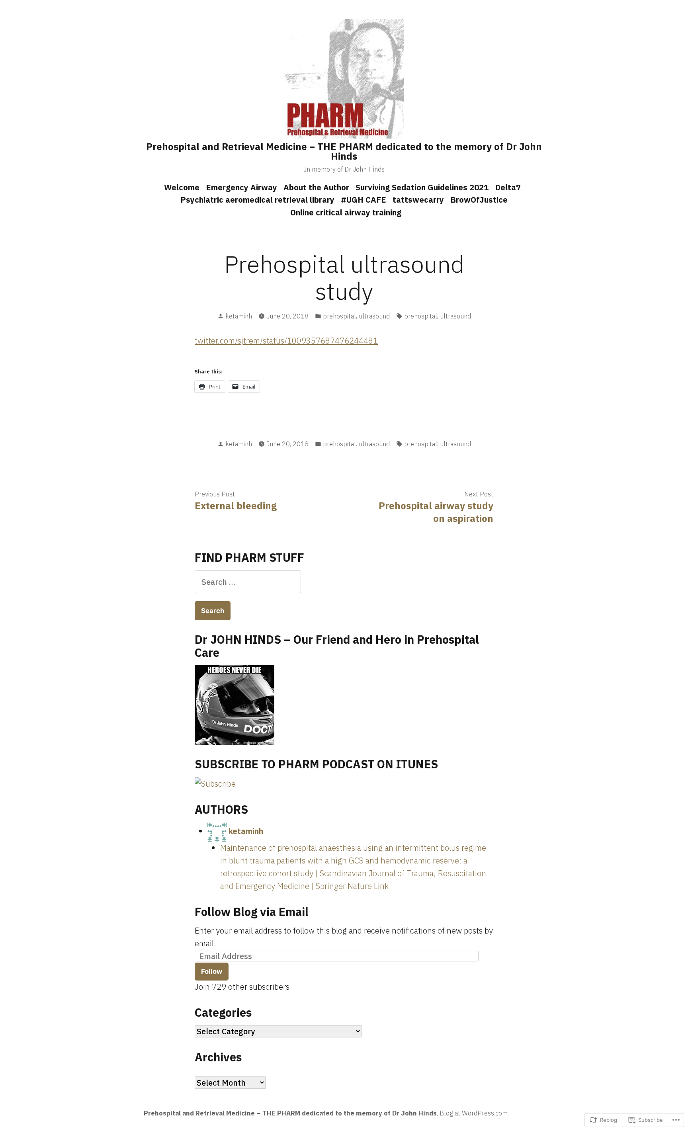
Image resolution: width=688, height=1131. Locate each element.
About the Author (316, 187)
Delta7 (508, 187)
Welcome (181, 187)
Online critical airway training (345, 212)
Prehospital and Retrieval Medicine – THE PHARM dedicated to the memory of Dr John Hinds (344, 151)
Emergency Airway (241, 187)
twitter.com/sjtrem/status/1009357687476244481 (286, 340)
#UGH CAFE (363, 199)
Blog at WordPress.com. (474, 1113)
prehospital (339, 316)
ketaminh (238, 316)
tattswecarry (418, 199)
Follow (211, 971)
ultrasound (374, 316)
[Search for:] (248, 581)
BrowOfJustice (479, 199)
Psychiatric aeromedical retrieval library (257, 199)
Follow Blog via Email (252, 911)
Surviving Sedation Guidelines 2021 (422, 187)
